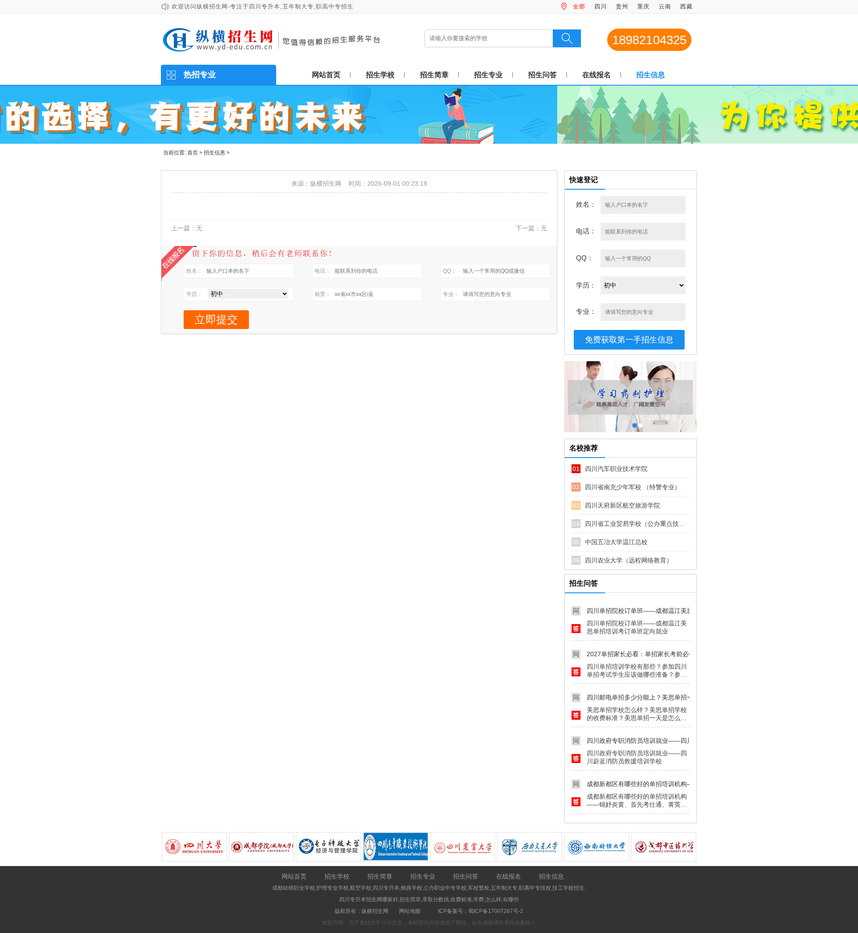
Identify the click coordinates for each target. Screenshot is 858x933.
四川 (600, 6)
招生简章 (434, 75)
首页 (192, 153)
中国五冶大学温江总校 (610, 542)
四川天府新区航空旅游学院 (616, 505)
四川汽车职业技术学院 (610, 468)
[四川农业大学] (396, 846)
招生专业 (488, 75)
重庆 (643, 6)
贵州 (622, 6)
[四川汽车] (329, 846)
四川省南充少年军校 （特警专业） (626, 487)
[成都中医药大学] (597, 846)
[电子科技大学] (262, 846)
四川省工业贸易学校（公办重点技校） (631, 523)
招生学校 (380, 75)
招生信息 (650, 75)
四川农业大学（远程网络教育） (622, 560)
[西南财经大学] (530, 846)
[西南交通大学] (463, 846)
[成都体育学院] (664, 846)
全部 (579, 6)
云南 (665, 6)
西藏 (686, 6)
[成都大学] (195, 846)
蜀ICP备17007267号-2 (495, 911)
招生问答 (542, 75)
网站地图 (410, 911)
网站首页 (326, 75)
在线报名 (596, 75)
